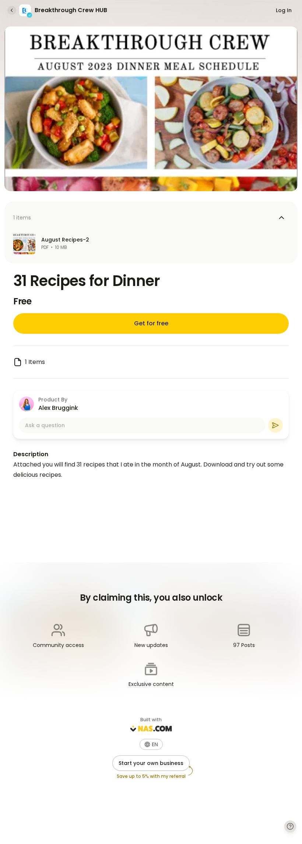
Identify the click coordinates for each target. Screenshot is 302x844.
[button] (151, 744)
